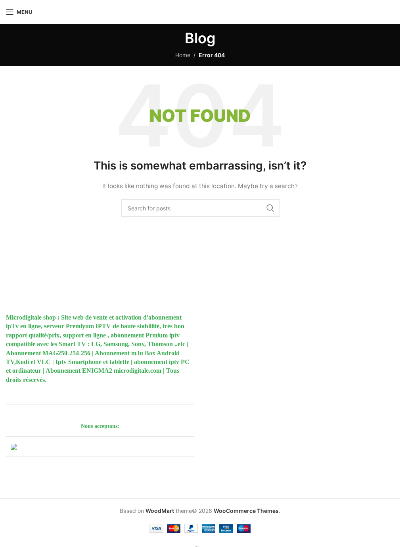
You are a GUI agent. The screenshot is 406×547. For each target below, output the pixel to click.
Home (182, 55)
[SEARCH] (270, 208)
